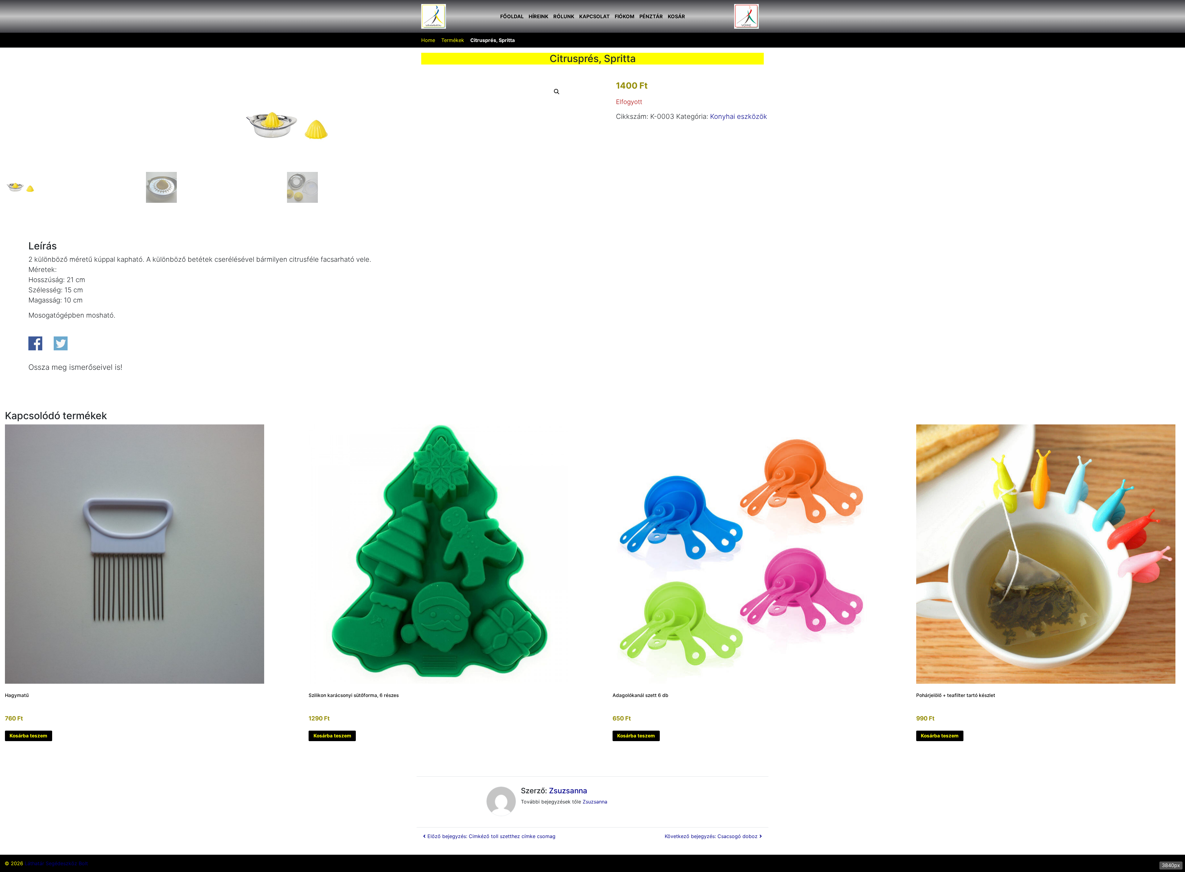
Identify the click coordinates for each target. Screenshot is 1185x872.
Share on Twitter (61, 343)
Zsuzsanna (568, 790)
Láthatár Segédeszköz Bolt (56, 863)
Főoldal (512, 16)
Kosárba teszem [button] (28, 736)
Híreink (538, 16)
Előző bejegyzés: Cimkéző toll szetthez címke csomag (491, 836)
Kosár (676, 16)
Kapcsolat (594, 16)
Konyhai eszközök (738, 116)
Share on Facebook (35, 343)
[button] (556, 91)
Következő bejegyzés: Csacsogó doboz (711, 836)
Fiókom (624, 16)
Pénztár (651, 16)
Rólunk (563, 16)
